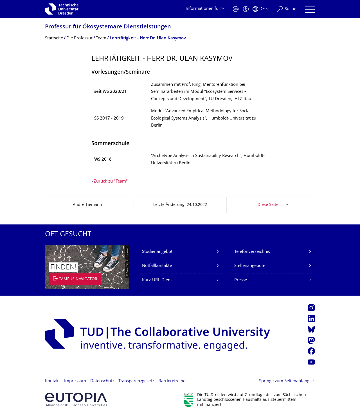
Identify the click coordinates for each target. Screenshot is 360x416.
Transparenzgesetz (136, 381)
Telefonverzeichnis (252, 252)
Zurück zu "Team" (111, 181)
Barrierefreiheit (173, 381)
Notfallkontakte (157, 266)
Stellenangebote (249, 266)
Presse (240, 280)
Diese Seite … (270, 205)
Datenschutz (102, 381)
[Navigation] (310, 9)
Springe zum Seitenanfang (284, 381)
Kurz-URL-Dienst (158, 280)
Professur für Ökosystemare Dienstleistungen (108, 27)
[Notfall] (236, 9)
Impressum (75, 381)
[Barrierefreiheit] (246, 9)
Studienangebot (157, 252)
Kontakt (52, 381)
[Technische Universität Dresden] (61, 9)
